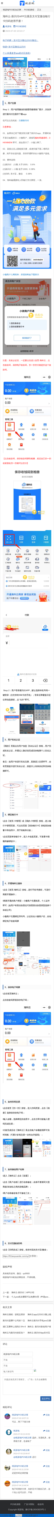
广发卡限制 (29, 1504)
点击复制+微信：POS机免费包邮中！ (20, 1515)
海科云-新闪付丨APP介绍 (22, 1292)
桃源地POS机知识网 (12, 10)
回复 (48, 1415)
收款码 (41, 1504)
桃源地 (8, 26)
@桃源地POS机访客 (22, 1437)
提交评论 (46, 1398)
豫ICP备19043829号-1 (35, 1509)
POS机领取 (15, 1504)
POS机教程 (29, 10)
